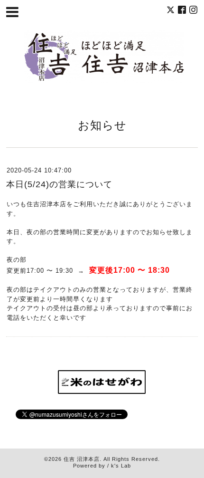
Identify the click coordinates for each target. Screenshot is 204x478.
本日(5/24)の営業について (59, 184)
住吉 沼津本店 (82, 459)
